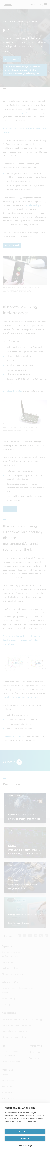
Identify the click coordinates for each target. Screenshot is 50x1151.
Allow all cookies (25, 1132)
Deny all (25, 1138)
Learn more (9, 1125)
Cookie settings (25, 1145)
